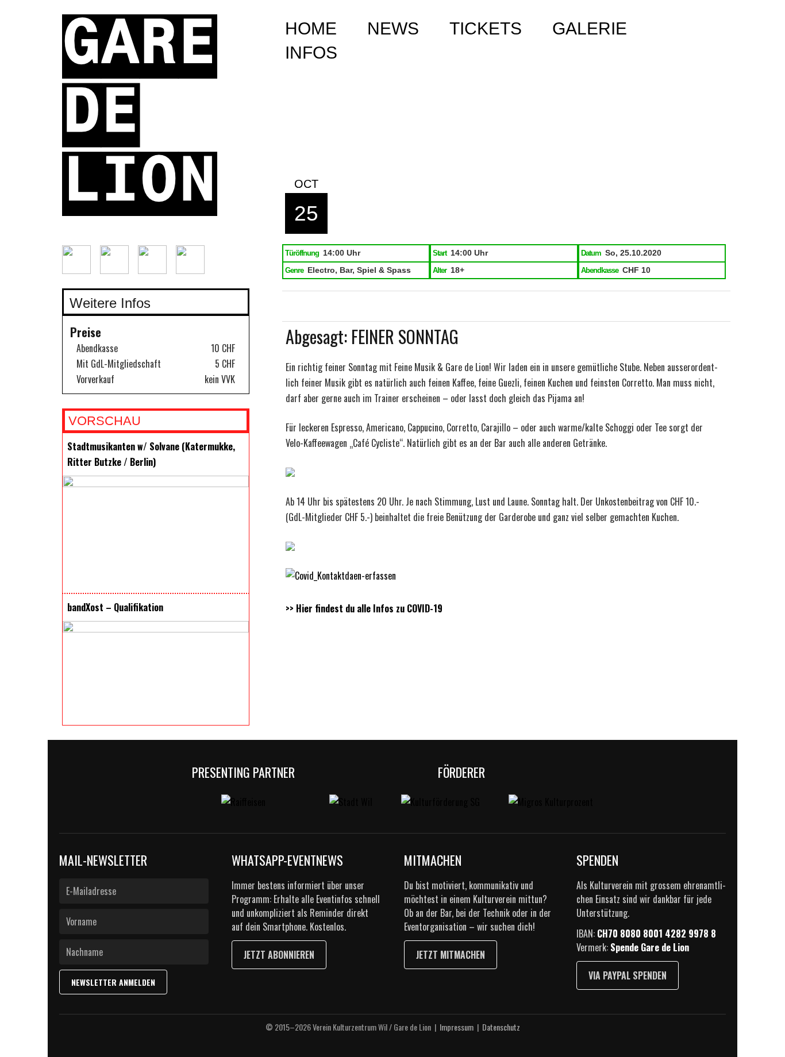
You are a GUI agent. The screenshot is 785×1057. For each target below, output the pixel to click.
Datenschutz (501, 1027)
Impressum (457, 1027)
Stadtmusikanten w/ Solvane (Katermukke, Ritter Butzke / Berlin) (151, 454)
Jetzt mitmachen (450, 955)
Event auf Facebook (326, 306)
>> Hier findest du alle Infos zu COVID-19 (364, 608)
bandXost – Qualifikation (115, 607)
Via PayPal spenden (627, 975)
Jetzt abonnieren (279, 955)
